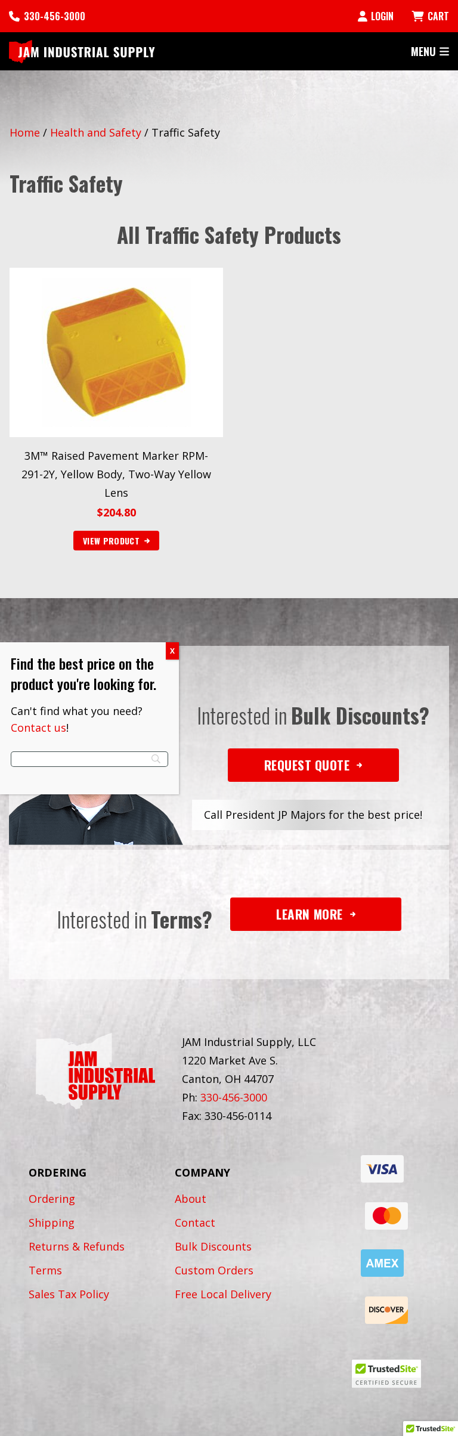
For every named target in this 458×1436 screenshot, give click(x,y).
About (190, 1198)
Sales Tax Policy (69, 1294)
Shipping (52, 1222)
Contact (195, 1222)
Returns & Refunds (77, 1246)
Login (382, 16)
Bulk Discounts (213, 1246)
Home (25, 132)
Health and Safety (95, 132)
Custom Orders (214, 1270)
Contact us (38, 727)
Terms (45, 1270)
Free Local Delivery (223, 1294)
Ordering (52, 1198)
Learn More (309, 914)
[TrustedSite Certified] (386, 1373)
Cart (438, 16)
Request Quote (307, 765)
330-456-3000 (54, 16)
